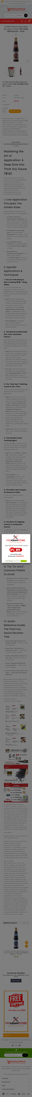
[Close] (30, 534)
